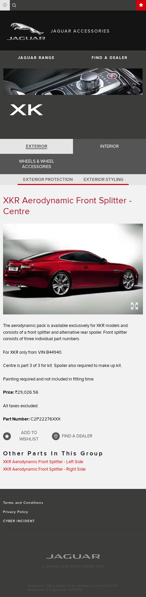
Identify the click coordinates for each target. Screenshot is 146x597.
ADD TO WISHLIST (28, 436)
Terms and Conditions (23, 503)
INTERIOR (109, 146)
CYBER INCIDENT (19, 521)
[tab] (36, 146)
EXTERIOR (36, 146)
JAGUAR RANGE (36, 58)
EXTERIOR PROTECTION (48, 179)
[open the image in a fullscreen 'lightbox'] (73, 269)
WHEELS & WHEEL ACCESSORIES (36, 164)
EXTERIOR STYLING (103, 179)
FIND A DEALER (110, 58)
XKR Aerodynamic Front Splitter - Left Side (43, 462)
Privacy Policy (16, 512)
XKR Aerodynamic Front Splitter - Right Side (44, 469)
